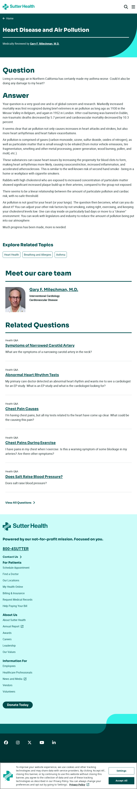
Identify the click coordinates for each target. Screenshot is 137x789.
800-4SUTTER (16, 548)
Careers (7, 639)
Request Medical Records (17, 599)
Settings (121, 770)
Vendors (7, 685)
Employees (9, 666)
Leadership (9, 645)
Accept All (121, 780)
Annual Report (14, 626)
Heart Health (11, 254)
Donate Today (17, 705)
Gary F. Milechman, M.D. (44, 43)
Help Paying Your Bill (15, 606)
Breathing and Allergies (37, 254)
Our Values (9, 652)
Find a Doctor (11, 574)
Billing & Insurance (14, 593)
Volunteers (9, 691)
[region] (68, 776)
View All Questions (18, 502)
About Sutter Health (14, 620)
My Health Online (13, 587)
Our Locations (11, 580)
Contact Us (10, 557)
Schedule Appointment (16, 567)
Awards (7, 633)
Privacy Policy (80, 784)
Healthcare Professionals (17, 672)
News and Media (15, 679)
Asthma (60, 254)
